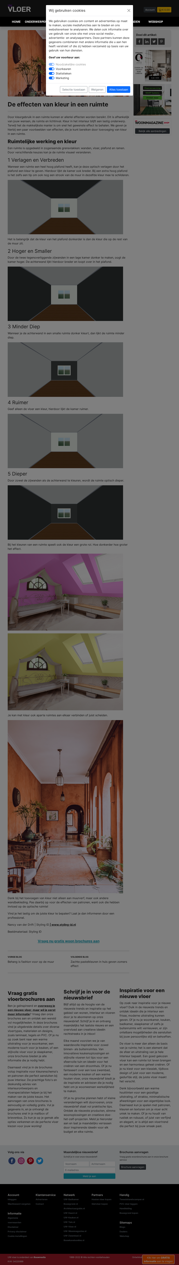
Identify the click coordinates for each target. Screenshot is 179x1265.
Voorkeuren (63, 69)
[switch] (51, 68)
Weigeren (97, 89)
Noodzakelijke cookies (71, 64)
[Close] (129, 10)
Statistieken (63, 73)
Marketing (62, 78)
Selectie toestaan (73, 89)
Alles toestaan (118, 89)
